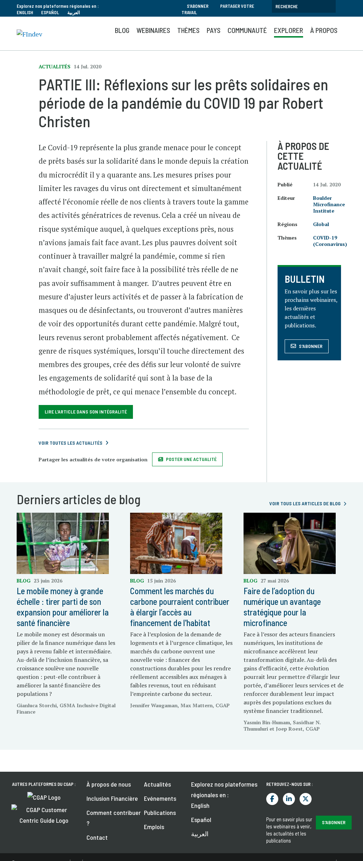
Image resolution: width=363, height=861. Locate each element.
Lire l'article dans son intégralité (86, 412)
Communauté (247, 30)
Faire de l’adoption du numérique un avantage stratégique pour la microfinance (282, 607)
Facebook (272, 799)
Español (50, 12)
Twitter (306, 799)
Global (321, 224)
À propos (323, 30)
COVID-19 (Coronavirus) (330, 240)
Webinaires (153, 30)
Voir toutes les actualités (70, 443)
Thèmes (188, 30)
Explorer (288, 30)
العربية (73, 12)
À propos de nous (108, 784)
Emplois (154, 827)
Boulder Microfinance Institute (329, 204)
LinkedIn (289, 799)
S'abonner (197, 6)
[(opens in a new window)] (44, 796)
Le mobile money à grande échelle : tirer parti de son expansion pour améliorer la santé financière (63, 607)
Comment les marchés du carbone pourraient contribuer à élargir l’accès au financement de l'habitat (179, 607)
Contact (97, 837)
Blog (122, 30)
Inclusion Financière (112, 798)
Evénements (160, 798)
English (25, 12)
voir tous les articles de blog (305, 503)
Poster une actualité (191, 459)
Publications (160, 812)
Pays (213, 30)
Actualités (157, 784)
